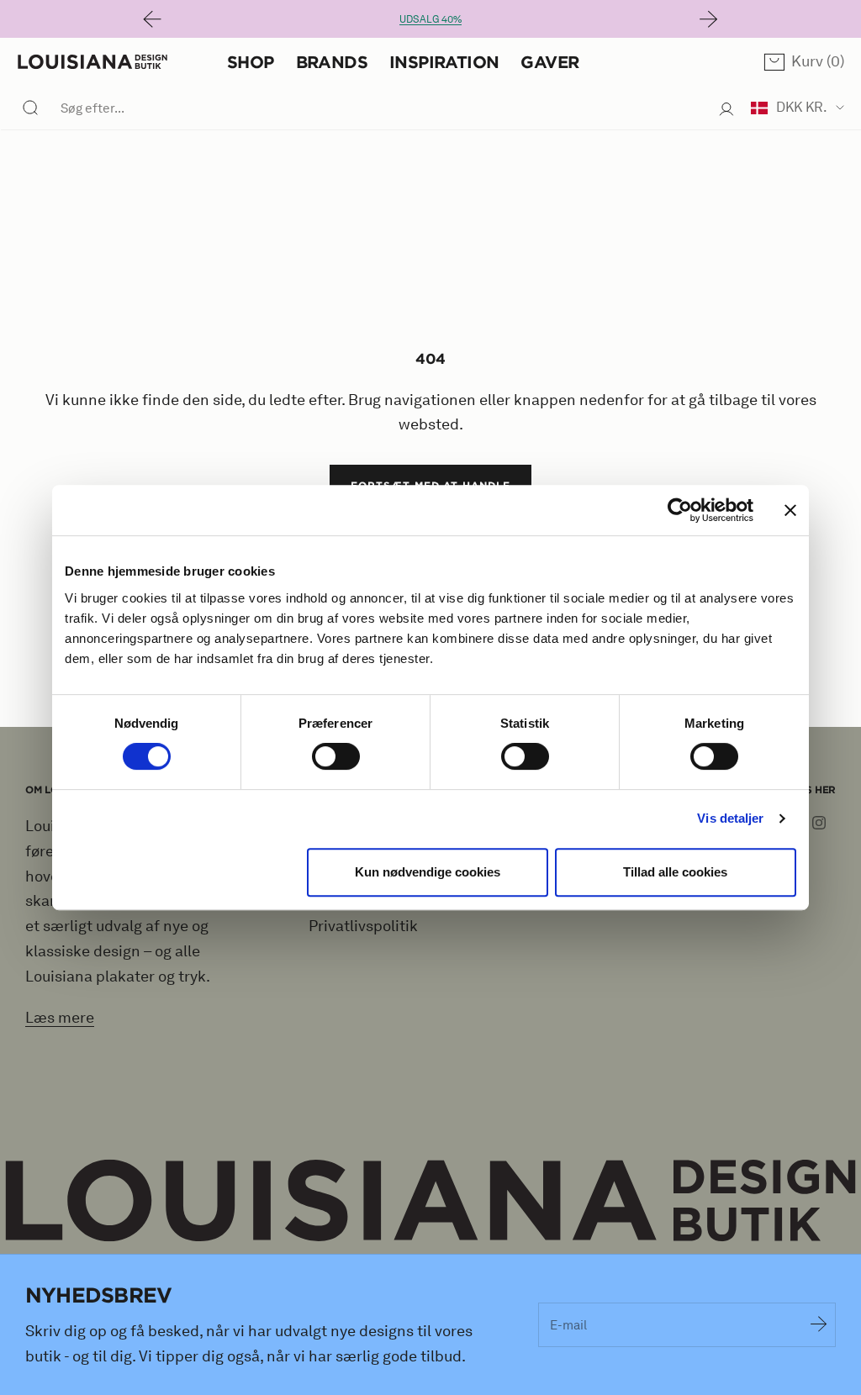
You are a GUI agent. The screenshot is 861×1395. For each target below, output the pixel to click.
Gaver (549, 61)
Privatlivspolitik (363, 926)
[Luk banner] (790, 510)
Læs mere (59, 1017)
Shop (250, 61)
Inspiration (444, 61)
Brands (331, 61)
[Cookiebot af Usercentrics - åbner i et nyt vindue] (679, 510)
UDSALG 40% (430, 19)
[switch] (336, 756)
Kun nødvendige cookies (427, 872)
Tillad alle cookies (675, 872)
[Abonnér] (819, 1324)
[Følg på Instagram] (819, 822)
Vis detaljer (730, 818)
